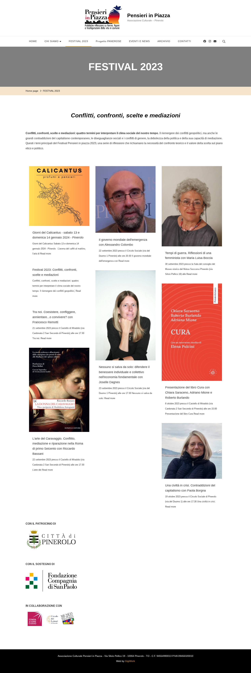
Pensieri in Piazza (148, 15)
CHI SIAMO (52, 41)
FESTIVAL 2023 (78, 41)
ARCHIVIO (163, 41)
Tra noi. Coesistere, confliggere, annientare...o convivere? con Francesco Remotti (54, 317)
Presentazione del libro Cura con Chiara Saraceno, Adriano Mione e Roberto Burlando (188, 392)
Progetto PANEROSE (108, 41)
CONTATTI (184, 41)
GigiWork (130, 661)
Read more (45, 253)
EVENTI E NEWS (139, 41)
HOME (33, 41)
